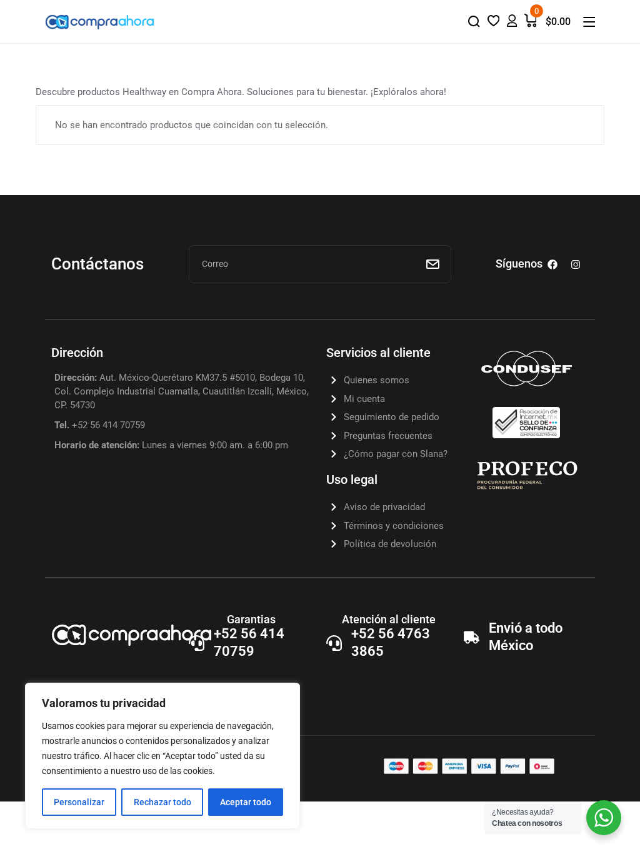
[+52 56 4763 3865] (334, 643)
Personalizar (79, 802)
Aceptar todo (245, 802)
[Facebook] (552, 264)
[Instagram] (576, 264)
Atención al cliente (389, 619)
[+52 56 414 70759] (196, 643)
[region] (162, 756)
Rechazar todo (162, 802)
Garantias (251, 619)
